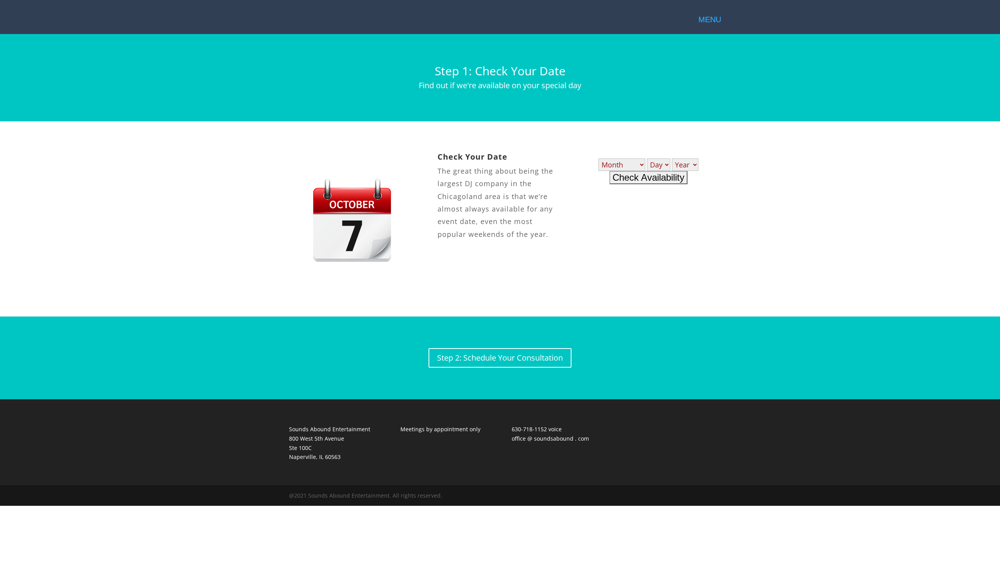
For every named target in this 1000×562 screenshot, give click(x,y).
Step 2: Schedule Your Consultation (500, 357)
